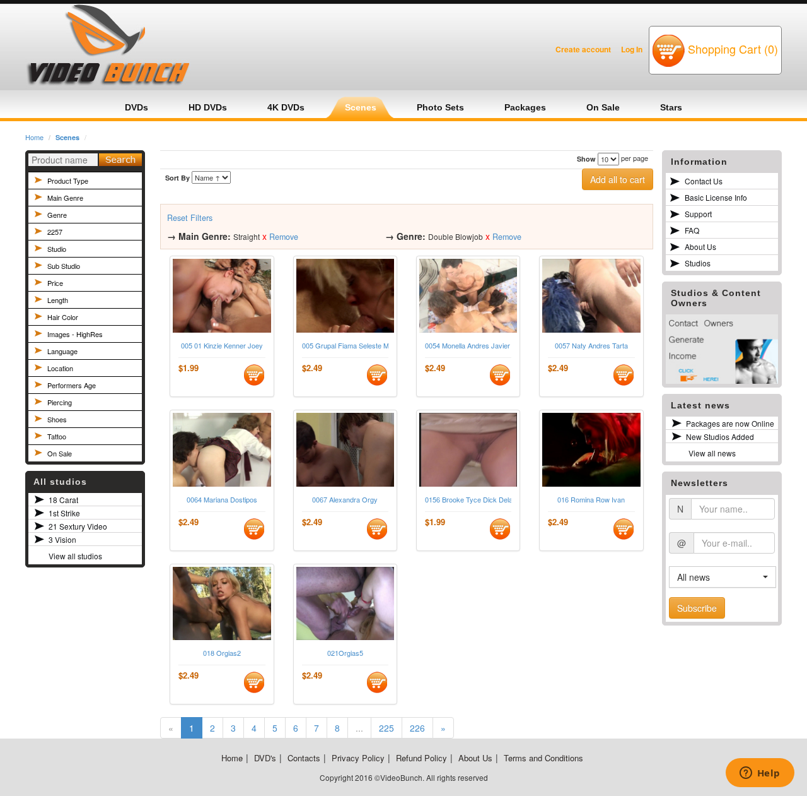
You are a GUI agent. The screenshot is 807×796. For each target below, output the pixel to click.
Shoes (57, 419)
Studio (56, 249)
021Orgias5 (345, 653)
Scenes (67, 137)
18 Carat (63, 499)
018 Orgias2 (222, 653)
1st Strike (64, 513)
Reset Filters (189, 217)
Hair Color (62, 317)
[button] (722, 577)
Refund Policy (421, 758)
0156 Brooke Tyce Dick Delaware (468, 499)
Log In (631, 49)
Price (55, 283)
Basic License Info (716, 197)
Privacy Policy (358, 758)
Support (698, 213)
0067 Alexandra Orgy (345, 499)
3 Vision (62, 539)
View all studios (75, 555)
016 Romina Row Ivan (591, 499)
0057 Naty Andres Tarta (591, 345)
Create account (583, 49)
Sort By (177, 177)
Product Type (67, 180)
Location (60, 368)
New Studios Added (720, 436)
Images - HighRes (75, 334)
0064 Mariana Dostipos (222, 499)
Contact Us (704, 180)
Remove (283, 236)
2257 (54, 232)
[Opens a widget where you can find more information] (759, 774)
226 (417, 728)
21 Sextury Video (78, 526)
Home (34, 137)
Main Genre (65, 198)
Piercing (59, 402)
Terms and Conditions (543, 758)
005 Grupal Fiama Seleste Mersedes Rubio (345, 345)
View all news (712, 453)
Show (586, 158)
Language (62, 351)
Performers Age (71, 385)
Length (57, 300)
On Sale (59, 453)
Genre (57, 215)
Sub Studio (63, 266)
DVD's (265, 758)
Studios (698, 263)
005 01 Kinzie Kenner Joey (222, 345)
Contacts (303, 758)
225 (386, 728)
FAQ (692, 230)
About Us (700, 246)
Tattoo (56, 436)
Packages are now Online (730, 423)
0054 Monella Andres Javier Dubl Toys (468, 345)
